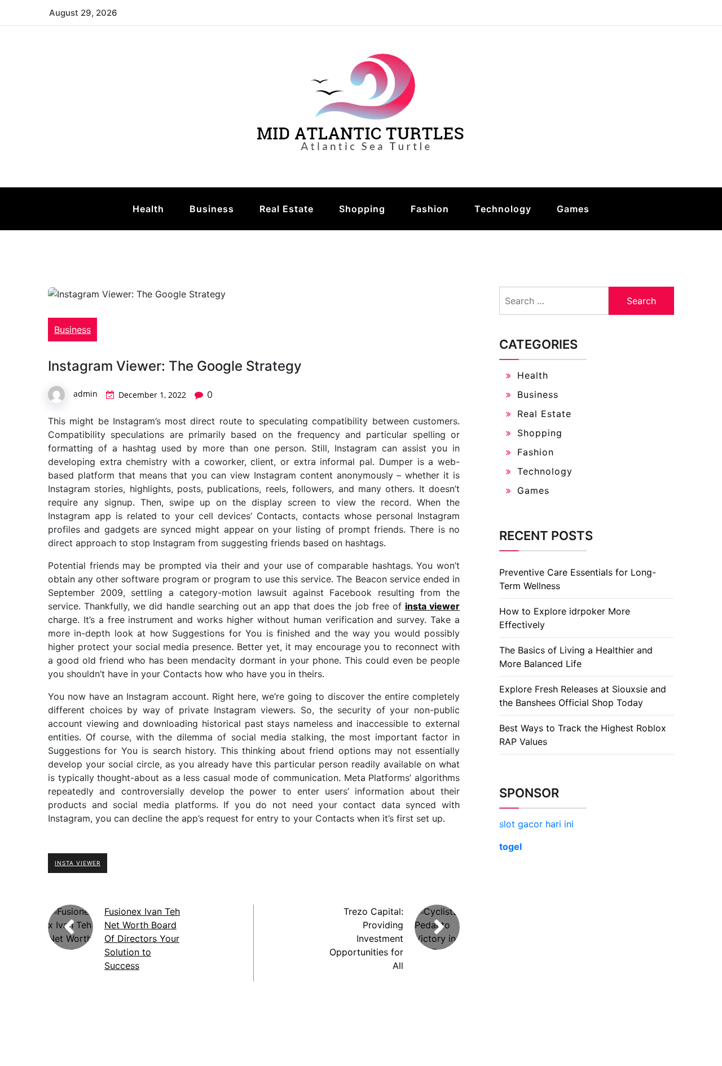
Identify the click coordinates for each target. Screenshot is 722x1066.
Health (148, 208)
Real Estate (286, 208)
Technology (502, 208)
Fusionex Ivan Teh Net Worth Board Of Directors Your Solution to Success (142, 938)
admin (85, 393)
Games (573, 208)
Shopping (362, 208)
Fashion (430, 208)
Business (212, 208)
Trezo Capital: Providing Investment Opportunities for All (366, 938)
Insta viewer (77, 862)
